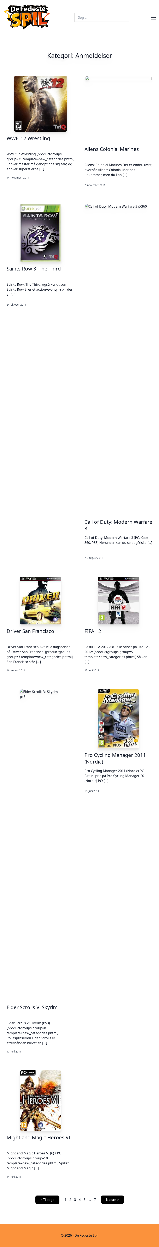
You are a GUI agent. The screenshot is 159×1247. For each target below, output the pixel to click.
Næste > (112, 1199)
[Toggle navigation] (153, 17)
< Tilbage (47, 1199)
